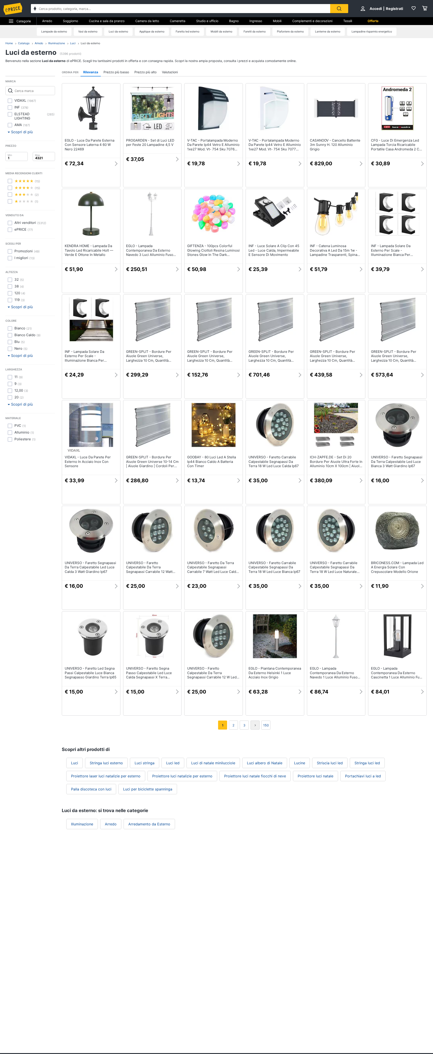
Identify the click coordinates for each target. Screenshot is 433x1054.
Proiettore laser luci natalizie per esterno (105, 776)
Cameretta (177, 21)
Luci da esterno (118, 31)
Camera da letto (147, 21)
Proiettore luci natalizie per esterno (182, 776)
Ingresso (255, 21)
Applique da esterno (151, 31)
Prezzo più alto (145, 72)
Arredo (47, 21)
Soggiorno (70, 21)
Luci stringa (144, 763)
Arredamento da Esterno (149, 824)
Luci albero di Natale (264, 763)
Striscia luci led (330, 763)
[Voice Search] (35, 9)
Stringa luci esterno (106, 763)
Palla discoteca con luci (91, 789)
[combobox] (180, 8)
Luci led (173, 763)
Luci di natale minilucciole (213, 763)
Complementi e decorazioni (312, 21)
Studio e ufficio (207, 21)
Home (9, 43)
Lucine (299, 763)
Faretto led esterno (187, 31)
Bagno (234, 21)
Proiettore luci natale (315, 776)
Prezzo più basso (116, 72)
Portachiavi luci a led (363, 776)
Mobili (277, 21)
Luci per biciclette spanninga (147, 789)
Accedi (376, 8)
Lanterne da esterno (327, 31)
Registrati (394, 8)
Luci (73, 43)
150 (266, 725)
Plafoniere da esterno (290, 31)
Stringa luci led (367, 763)
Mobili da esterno (221, 31)
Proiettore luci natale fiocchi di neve (255, 776)
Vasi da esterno (87, 31)
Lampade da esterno (54, 31)
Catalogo (24, 43)
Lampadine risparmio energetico (372, 31)
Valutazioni (170, 72)
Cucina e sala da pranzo (106, 21)
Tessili (347, 21)
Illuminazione (56, 43)
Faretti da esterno (255, 31)
